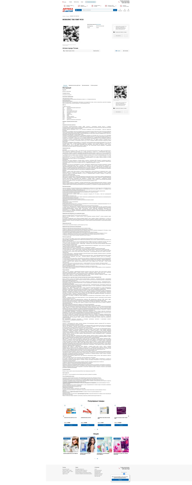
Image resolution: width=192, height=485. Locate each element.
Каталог (67, 16)
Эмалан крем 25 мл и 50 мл (102, 453)
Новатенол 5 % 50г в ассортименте (70, 453)
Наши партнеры (97, 476)
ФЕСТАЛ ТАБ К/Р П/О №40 (85, 417)
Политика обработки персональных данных (83, 472)
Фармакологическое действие (74, 85)
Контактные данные (98, 470)
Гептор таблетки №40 (84, 453)
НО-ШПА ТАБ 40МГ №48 (102, 417)
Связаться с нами (66, 472)
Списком (126, 50)
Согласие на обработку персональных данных (83, 473)
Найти (115, 10)
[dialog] (120, 478)
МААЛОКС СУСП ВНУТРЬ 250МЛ (120, 417)
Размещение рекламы (99, 473)
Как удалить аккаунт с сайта (68, 471)
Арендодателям (97, 472)
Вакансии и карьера (98, 474)
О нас (96, 469)
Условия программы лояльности (81, 470)
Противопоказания (85, 85)
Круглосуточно (96, 50)
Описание (65, 85)
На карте (118, 50)
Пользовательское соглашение (81, 471)
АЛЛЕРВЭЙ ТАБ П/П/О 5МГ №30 (70, 417)
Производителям (98, 471)
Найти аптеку (76, 1)
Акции (82, 1)
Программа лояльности (79, 469)
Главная (70, 1)
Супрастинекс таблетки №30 (120, 453)
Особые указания (94, 85)
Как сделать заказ (66, 469)
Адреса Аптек (65, 473)
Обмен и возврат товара (67, 470)
